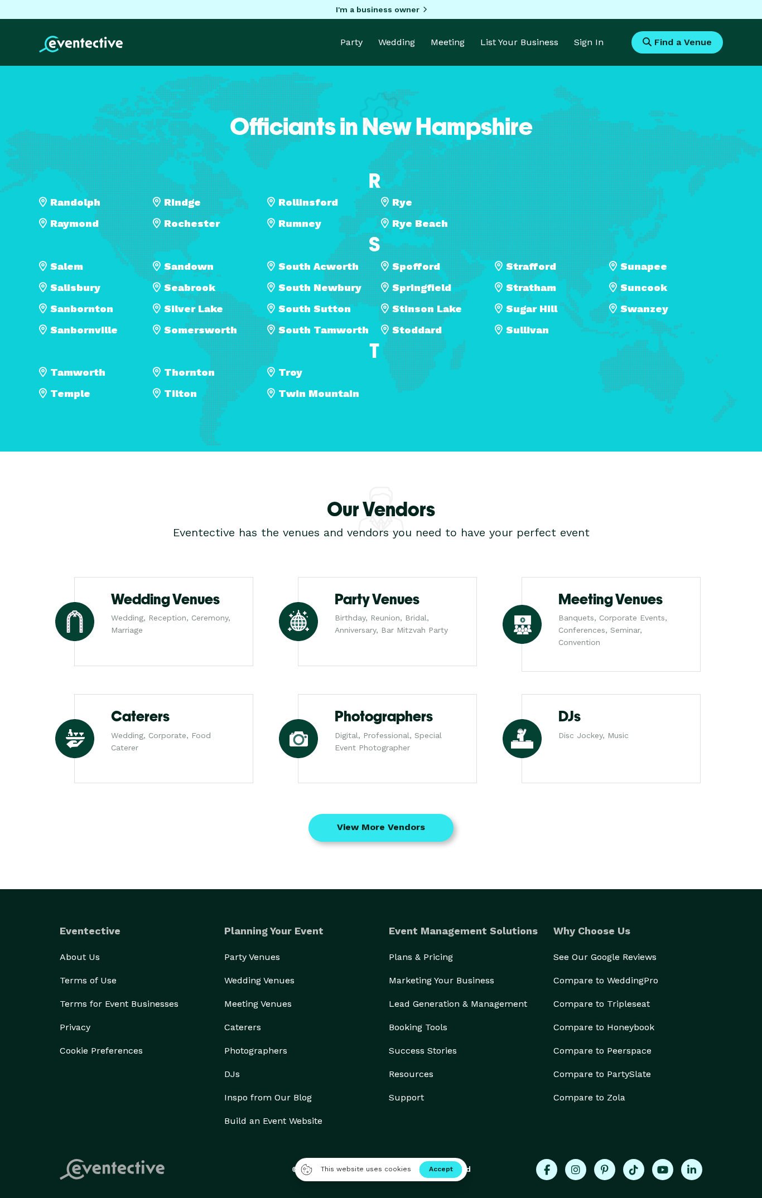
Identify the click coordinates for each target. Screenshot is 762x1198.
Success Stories (423, 1050)
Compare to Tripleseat (601, 1003)
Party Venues (252, 957)
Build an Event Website (273, 1120)
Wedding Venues (259, 980)
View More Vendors (381, 827)
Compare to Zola (589, 1097)
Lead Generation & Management (458, 1003)
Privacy (75, 1027)
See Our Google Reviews (605, 957)
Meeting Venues (258, 1003)
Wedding (396, 42)
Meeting (448, 42)
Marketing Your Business (441, 980)
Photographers (255, 1050)
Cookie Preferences (101, 1050)
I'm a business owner (377, 9)
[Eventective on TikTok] (633, 1169)
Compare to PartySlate (602, 1074)
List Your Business (519, 42)
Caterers (242, 1027)
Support (406, 1097)
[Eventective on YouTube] (662, 1169)
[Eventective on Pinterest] (604, 1169)
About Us (80, 957)
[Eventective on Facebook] (546, 1169)
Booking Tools (418, 1027)
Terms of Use (88, 980)
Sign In (589, 42)
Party (351, 42)
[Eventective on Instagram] (575, 1169)
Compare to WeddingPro (605, 980)
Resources (411, 1074)
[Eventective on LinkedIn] (691, 1169)
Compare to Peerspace (602, 1050)
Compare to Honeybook (603, 1027)
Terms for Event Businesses (119, 1003)
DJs (232, 1074)
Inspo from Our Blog (268, 1097)
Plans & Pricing (421, 957)
